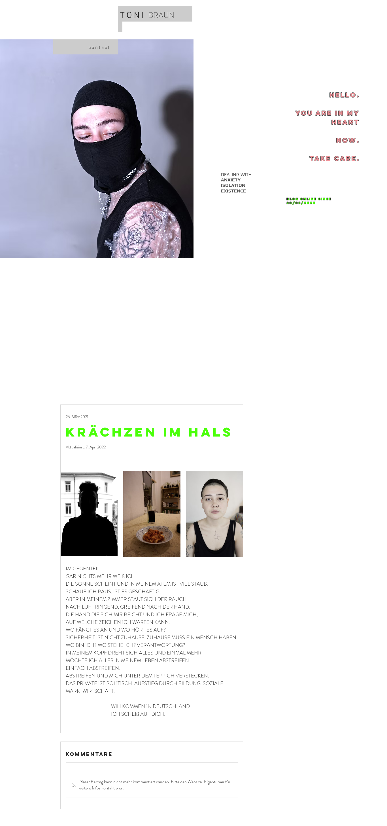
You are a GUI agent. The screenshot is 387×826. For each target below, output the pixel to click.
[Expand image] (89, 514)
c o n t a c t (99, 47)
